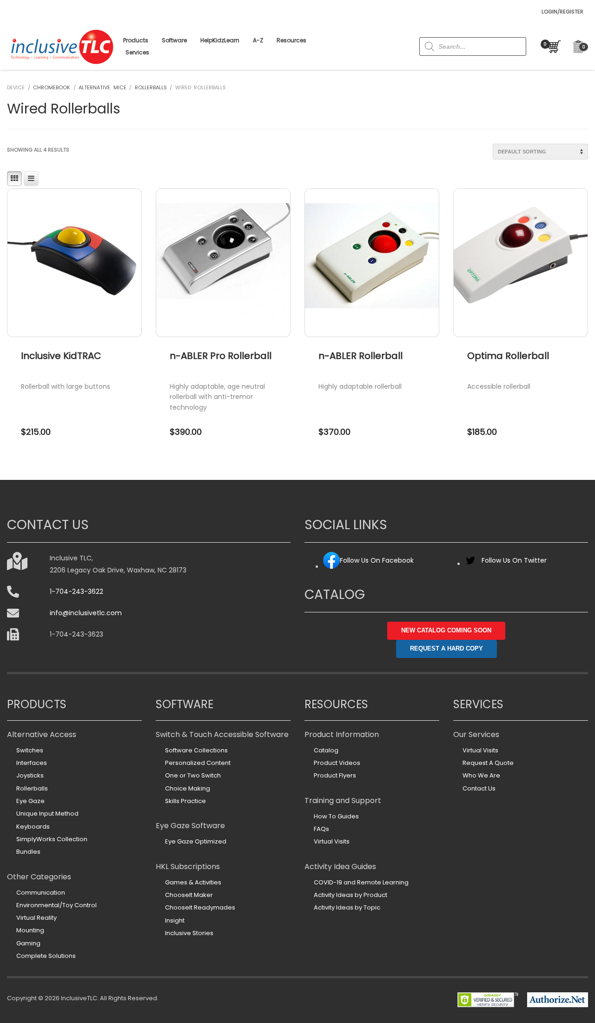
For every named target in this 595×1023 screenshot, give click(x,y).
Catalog (326, 750)
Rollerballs (151, 87)
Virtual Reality (36, 917)
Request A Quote (488, 762)
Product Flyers (335, 775)
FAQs (321, 828)
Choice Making (187, 788)
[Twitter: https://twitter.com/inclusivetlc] (470, 563)
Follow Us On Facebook (377, 560)
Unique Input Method (47, 813)
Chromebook (51, 87)
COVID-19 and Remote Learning (361, 882)
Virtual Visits (332, 841)
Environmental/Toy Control (56, 905)
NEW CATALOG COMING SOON (446, 630)
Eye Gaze (30, 801)
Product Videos (337, 762)
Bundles (28, 851)
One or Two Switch (193, 775)
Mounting (30, 930)
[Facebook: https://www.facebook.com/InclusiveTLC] (331, 566)
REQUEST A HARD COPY (446, 648)
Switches (29, 750)
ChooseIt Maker (189, 894)
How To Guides (336, 816)
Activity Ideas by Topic (347, 907)
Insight (175, 920)
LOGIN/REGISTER (562, 11)
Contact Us (479, 788)
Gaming (28, 943)
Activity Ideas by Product (350, 894)
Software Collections (196, 750)
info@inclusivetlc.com (86, 613)
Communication (40, 892)
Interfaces (31, 762)
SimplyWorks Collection (51, 839)
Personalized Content (198, 762)
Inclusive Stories (189, 933)
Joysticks (30, 775)
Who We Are (481, 775)
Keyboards (33, 826)
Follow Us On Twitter (514, 560)
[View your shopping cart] (552, 47)
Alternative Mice (102, 87)
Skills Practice (185, 801)
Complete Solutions (46, 955)
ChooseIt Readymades (200, 907)
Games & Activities (193, 882)
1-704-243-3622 (76, 591)
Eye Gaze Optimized (195, 841)
